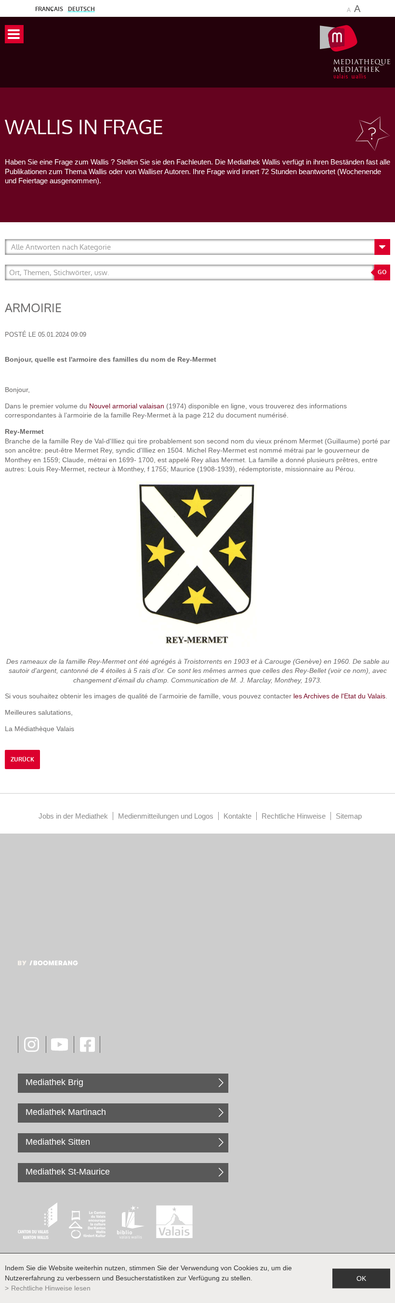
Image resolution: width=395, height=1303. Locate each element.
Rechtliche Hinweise (294, 816)
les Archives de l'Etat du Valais (339, 696)
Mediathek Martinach (66, 1112)
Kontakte (237, 816)
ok (361, 1278)
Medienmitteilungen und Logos (165, 816)
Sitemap (349, 816)
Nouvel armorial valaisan (125, 406)
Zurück (22, 759)
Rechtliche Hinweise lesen (51, 1288)
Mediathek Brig (54, 1082)
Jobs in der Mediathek (73, 816)
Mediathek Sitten (58, 1142)
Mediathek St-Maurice (68, 1171)
